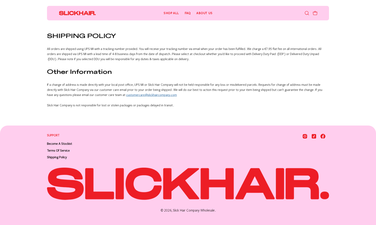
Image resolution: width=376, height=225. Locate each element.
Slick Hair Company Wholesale (194, 210)
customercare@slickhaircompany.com (151, 95)
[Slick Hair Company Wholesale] (77, 13)
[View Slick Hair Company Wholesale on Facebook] (323, 136)
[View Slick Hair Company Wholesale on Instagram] (305, 136)
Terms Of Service (58, 150)
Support (53, 135)
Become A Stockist (59, 144)
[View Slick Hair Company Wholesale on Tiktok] (314, 136)
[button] (307, 13)
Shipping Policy (57, 157)
